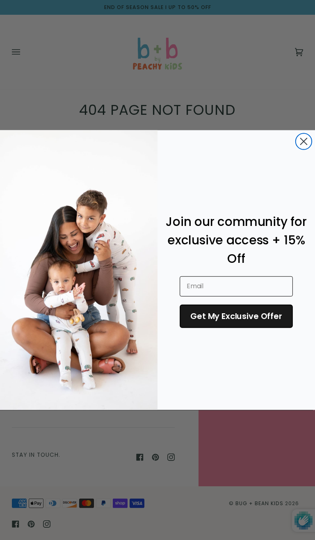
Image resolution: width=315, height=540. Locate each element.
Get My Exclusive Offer (236, 316)
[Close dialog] (304, 141)
